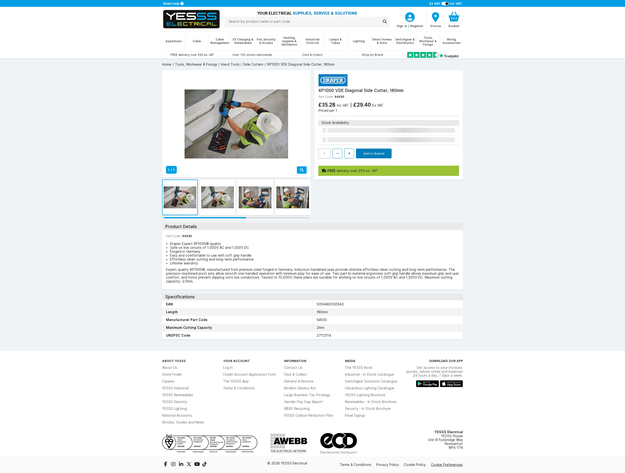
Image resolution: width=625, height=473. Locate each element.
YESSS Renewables (177, 395)
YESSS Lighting (174, 409)
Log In (228, 368)
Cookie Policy (415, 465)
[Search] (385, 21)
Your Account (236, 361)
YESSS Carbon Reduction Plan (308, 415)
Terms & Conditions (239, 388)
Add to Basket (374, 153)
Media (350, 361)
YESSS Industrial (175, 388)
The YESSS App (236, 381)
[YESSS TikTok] (204, 465)
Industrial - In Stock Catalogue (369, 374)
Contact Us (293, 368)
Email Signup (355, 415)
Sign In (401, 26)
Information (295, 361)
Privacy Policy (387, 465)
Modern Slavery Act (300, 388)
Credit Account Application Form (249, 374)
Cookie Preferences (447, 465)
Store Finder (172, 374)
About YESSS (174, 361)
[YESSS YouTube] (197, 465)
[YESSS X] (189, 465)
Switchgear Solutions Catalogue (371, 381)
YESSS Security (174, 402)
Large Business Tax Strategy (307, 395)
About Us (169, 368)
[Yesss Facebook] (166, 465)
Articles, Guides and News (183, 422)
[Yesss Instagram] (174, 465)
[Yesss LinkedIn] (182, 465)
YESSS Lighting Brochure (365, 395)
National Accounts (177, 415)
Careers (168, 381)
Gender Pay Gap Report (303, 402)
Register (416, 26)
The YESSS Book (358, 368)
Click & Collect (295, 374)
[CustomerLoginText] (409, 16)
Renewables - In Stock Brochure (370, 402)
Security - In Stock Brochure (368, 409)
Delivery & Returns (298, 381)
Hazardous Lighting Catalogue (369, 388)
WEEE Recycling (297, 409)
